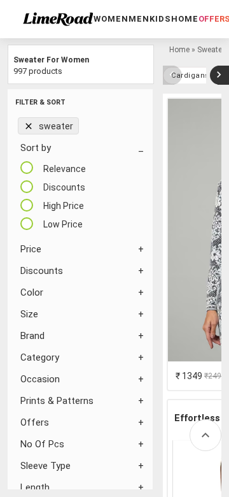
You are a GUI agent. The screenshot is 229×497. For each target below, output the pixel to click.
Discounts (41, 271)
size (29, 314)
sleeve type (45, 466)
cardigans (190, 75)
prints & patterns (57, 401)
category (39, 357)
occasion (40, 379)
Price (30, 249)
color (31, 292)
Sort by (35, 148)
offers (34, 422)
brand (32, 336)
